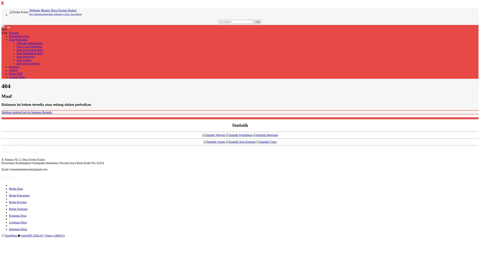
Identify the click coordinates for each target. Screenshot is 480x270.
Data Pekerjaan (25, 56)
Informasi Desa (18, 229)
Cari (258, 21)
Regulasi (14, 66)
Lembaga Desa (18, 222)
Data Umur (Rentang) (29, 46)
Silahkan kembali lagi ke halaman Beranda (27, 112)
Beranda (14, 32)
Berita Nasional (18, 209)
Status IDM (16, 73)
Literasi (13, 70)
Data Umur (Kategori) (29, 50)
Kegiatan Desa (17, 215)
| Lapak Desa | (17, 77)
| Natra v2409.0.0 (54, 235)
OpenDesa (10, 235)
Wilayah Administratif (29, 43)
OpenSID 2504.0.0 (32, 235)
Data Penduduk (18, 39)
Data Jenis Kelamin (28, 63)
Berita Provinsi (18, 202)
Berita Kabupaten (19, 195)
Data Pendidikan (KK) (29, 53)
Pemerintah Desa (19, 36)
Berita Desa (16, 188)
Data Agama (23, 60)
